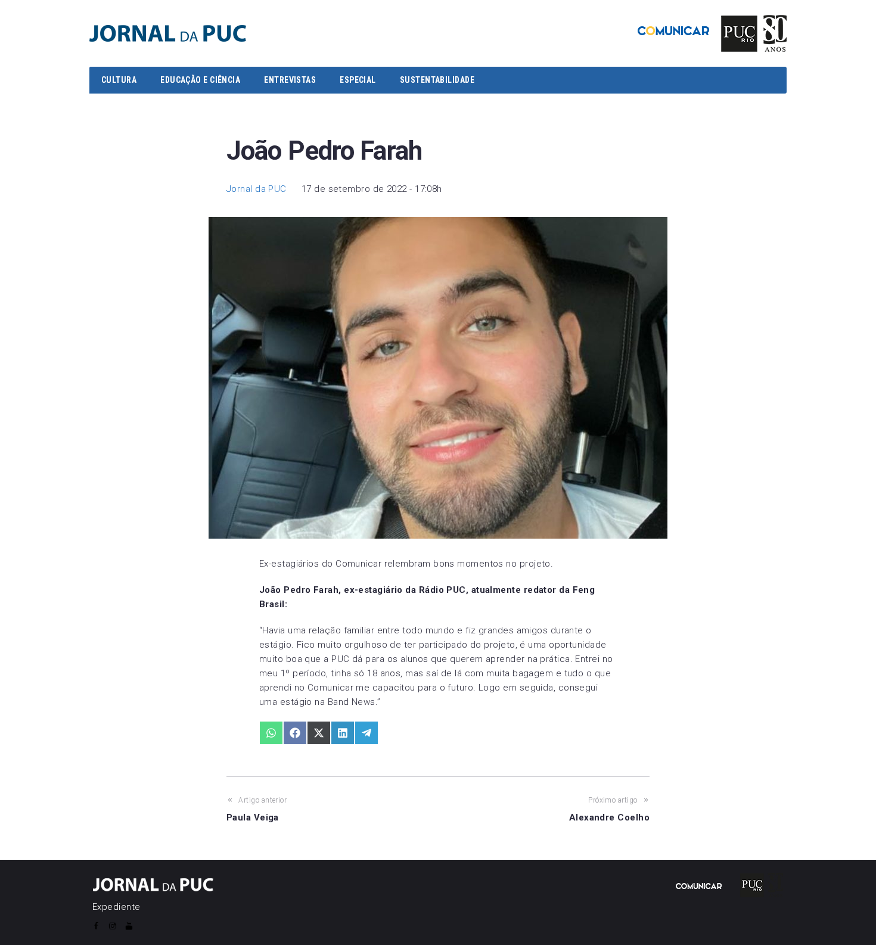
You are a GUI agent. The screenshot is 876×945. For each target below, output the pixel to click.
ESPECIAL (358, 80)
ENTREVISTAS (290, 80)
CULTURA (118, 80)
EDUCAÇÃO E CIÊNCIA (200, 80)
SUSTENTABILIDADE (437, 80)
